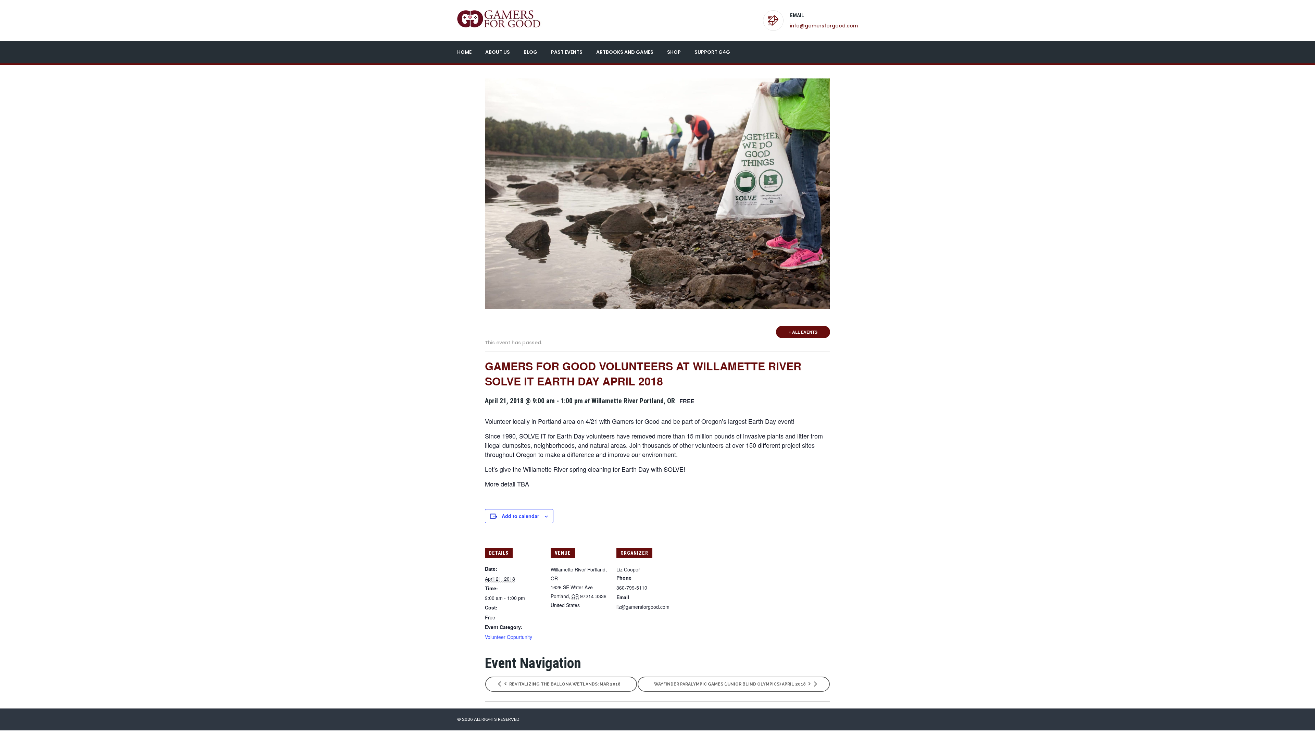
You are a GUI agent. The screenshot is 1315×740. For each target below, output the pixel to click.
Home (464, 52)
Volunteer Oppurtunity (508, 636)
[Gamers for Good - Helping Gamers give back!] (500, 18)
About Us (497, 52)
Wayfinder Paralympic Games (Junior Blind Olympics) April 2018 (730, 684)
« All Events (803, 332)
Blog (530, 52)
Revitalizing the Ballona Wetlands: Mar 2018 (564, 684)
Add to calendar (520, 516)
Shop (674, 52)
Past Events (567, 52)
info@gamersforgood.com (824, 25)
